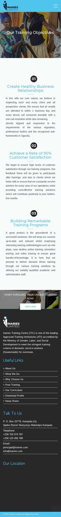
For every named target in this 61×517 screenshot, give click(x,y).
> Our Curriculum (12, 390)
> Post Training (11, 384)
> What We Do (11, 374)
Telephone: (9, 430)
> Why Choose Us (13, 379)
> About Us (9, 368)
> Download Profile (13, 395)
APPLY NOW (30, 307)
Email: (6, 443)
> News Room (11, 401)
